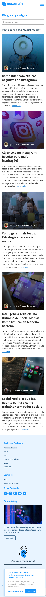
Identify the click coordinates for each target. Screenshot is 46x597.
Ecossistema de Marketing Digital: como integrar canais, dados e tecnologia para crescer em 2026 (22, 530)
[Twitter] (25, 494)
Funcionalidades (10, 448)
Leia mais (16, 105)
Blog (5, 455)
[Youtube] (20, 494)
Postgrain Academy (11, 459)
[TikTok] (6, 494)
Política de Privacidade (15, 591)
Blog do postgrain (16, 15)
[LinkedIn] (15, 494)
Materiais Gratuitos (11, 483)
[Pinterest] (10, 494)
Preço (6, 451)
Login (35, 4)
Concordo (31, 591)
